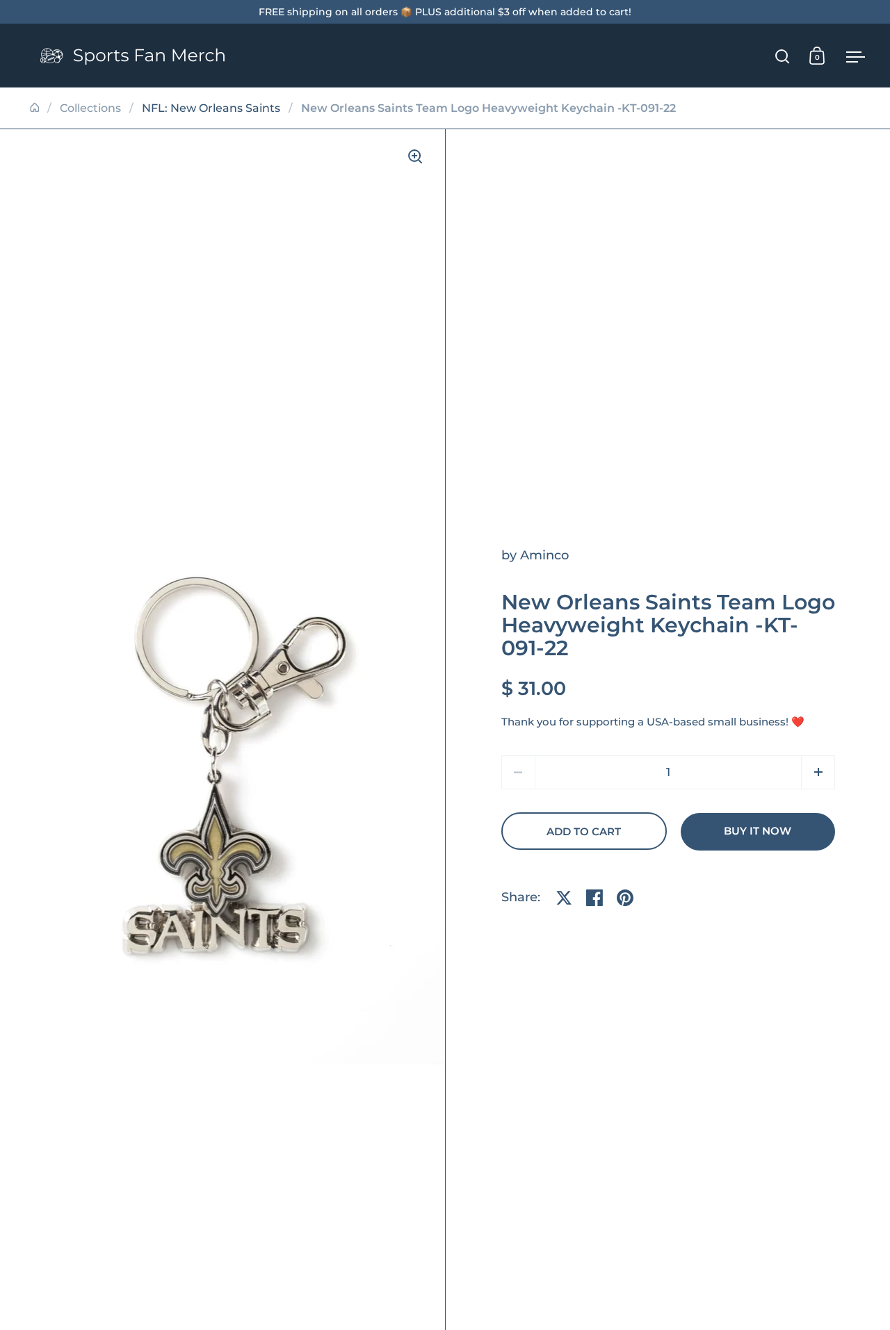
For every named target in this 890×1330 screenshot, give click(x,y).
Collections (90, 108)
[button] (818, 772)
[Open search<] (782, 56)
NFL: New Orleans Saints (211, 108)
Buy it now (757, 831)
